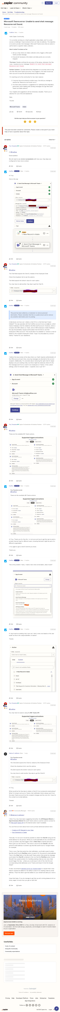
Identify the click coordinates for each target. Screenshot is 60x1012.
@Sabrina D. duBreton (17, 815)
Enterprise (43, 998)
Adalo (24, 107)
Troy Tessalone (13, 146)
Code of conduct (10, 946)
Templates (51, 998)
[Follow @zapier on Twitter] (36, 1005)
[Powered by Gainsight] (30, 989)
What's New (26, 8)
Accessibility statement (35, 992)
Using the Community (11, 948)
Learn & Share (14, 8)
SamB (10, 810)
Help (13, 998)
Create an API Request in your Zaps (23, 830)
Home (4, 12)
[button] (49, 3)
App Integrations (30, 1001)
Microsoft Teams (15, 107)
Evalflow (11, 32)
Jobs (36, 998)
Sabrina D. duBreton (14, 753)
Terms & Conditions (24, 992)
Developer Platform (22, 998)
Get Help (3, 8)
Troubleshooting (19, 12)
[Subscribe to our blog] (33, 1005)
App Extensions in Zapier (19, 832)
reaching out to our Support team (31, 868)
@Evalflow (14, 152)
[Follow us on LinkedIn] (30, 1005)
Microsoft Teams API (17, 823)
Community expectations (12, 951)
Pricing (7, 998)
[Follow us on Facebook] (27, 1005)
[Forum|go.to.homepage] (15, 3)
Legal (50, 1009)
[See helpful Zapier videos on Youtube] (39, 1005)
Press (31, 998)
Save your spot (9, 933)
